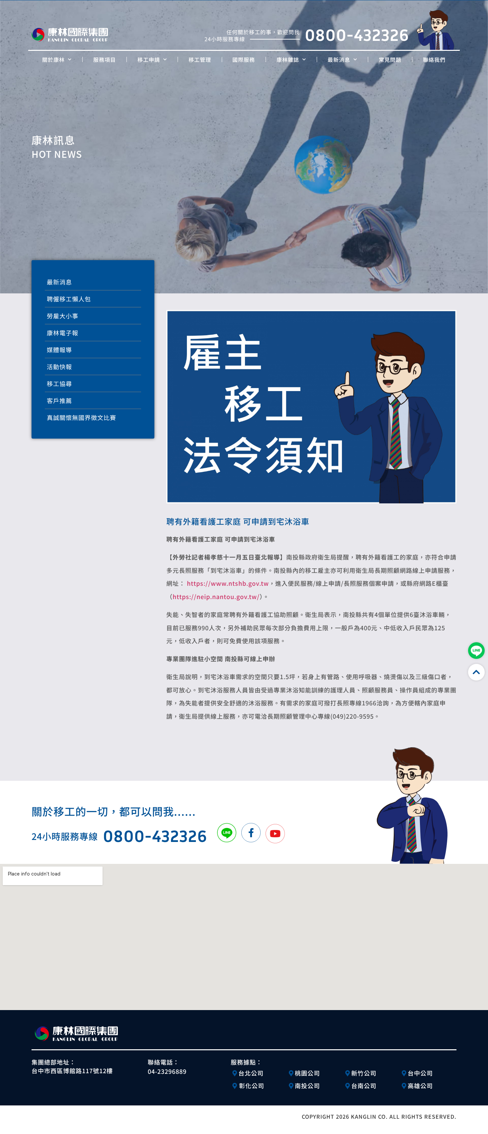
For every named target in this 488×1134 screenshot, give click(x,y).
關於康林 (53, 59)
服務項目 (104, 59)
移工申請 (148, 59)
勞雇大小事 (62, 315)
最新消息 (339, 59)
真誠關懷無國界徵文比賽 (81, 417)
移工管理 (200, 59)
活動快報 (59, 366)
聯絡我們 (434, 59)
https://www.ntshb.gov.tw (228, 583)
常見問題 (390, 59)
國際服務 (243, 59)
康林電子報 (62, 332)
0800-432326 (357, 34)
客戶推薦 (59, 400)
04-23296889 (167, 1071)
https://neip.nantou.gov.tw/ (216, 596)
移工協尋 (59, 383)
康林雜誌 (288, 59)
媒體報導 (59, 349)
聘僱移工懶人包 (69, 298)
